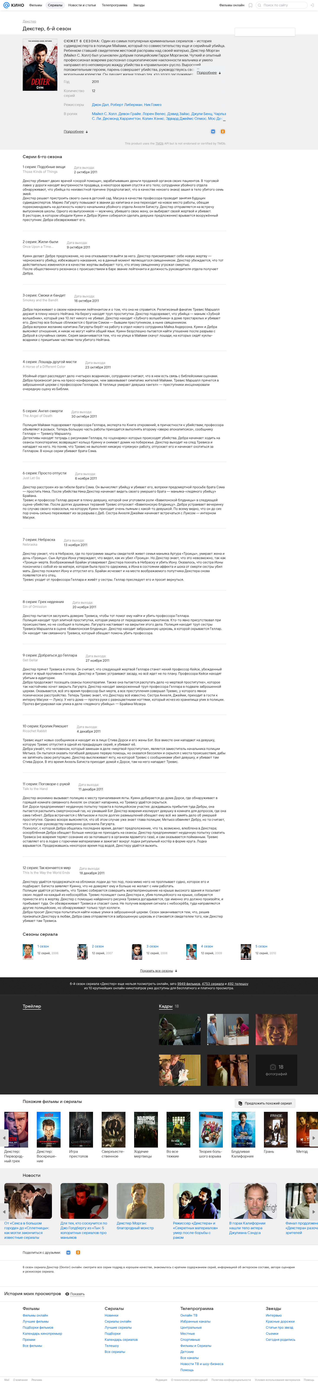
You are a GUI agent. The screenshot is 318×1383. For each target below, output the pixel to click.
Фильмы (31, 1308)
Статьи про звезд (279, 1327)
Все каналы (189, 1358)
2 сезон (98, 946)
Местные (187, 1333)
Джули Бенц (201, 114)
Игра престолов (78, 1154)
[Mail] (6, 5)
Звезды (273, 1308)
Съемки (272, 1333)
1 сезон (43, 946)
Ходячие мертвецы (143, 1154)
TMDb (160, 143)
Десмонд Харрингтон (122, 119)
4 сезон (207, 946)
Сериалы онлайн (118, 1321)
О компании (20, 1379)
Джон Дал (100, 105)
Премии (29, 1340)
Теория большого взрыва (210, 1154)
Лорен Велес (154, 114)
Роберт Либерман (126, 105)
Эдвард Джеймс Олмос (186, 119)
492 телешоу (238, 984)
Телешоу (112, 1346)
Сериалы (114, 1308)
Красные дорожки (280, 1321)
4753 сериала (213, 984)
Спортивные (190, 1340)
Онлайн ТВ (189, 1315)
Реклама (37, 1379)
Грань (269, 1152)
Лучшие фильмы (36, 1321)
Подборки (112, 1333)
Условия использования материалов (277, 1379)
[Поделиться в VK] (213, 131)
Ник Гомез (152, 105)
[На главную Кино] (17, 5)
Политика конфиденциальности (231, 1379)
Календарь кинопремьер (42, 1333)
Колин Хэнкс (153, 119)
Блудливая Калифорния (242, 1154)
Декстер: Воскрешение (46, 1156)
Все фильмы (32, 1346)
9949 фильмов (188, 984)
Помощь (187, 1370)
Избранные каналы (195, 1321)
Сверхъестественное (113, 1154)
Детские (187, 1352)
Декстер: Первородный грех (14, 1156)
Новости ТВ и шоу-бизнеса (201, 1364)
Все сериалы (115, 1352)
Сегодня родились (280, 1340)
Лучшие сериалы (118, 1327)
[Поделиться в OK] (223, 131)
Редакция (161, 1379)
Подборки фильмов (38, 1327)
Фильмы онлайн (35, 1315)
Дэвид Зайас (178, 114)
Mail (6, 1379)
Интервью (274, 1315)
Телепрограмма (197, 1308)
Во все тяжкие (173, 1154)
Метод (302, 1152)
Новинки (111, 1315)
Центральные (191, 1327)
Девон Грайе (130, 114)
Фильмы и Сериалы (195, 1346)
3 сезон (152, 946)
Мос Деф (216, 119)
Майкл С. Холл (104, 114)
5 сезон (261, 946)
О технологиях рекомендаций (189, 1379)
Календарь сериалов (121, 1340)
